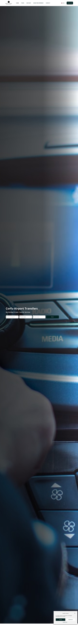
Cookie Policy (65, 622)
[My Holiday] (8, 4)
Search (52, 316)
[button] (74, 613)
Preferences (70, 619)
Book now (70, 3)
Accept (60, 619)
